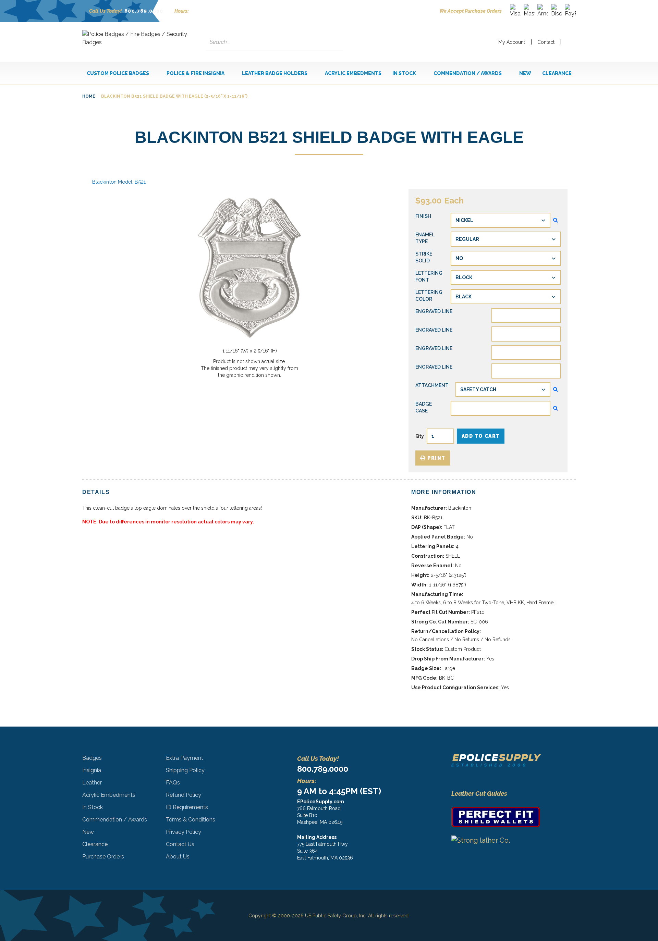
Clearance (95, 844)
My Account (511, 42)
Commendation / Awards (114, 819)
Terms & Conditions (190, 819)
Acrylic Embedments (108, 795)
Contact (546, 42)
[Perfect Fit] (496, 817)
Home (88, 96)
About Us (178, 856)
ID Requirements (187, 807)
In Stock (92, 807)
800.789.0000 (143, 11)
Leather (92, 782)
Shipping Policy (185, 770)
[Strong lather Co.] (496, 849)
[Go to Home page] (137, 42)
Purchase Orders (103, 856)
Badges (92, 758)
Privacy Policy (183, 832)
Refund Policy (183, 795)
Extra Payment (184, 758)
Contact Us (180, 844)
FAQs (173, 782)
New (88, 832)
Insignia (91, 770)
